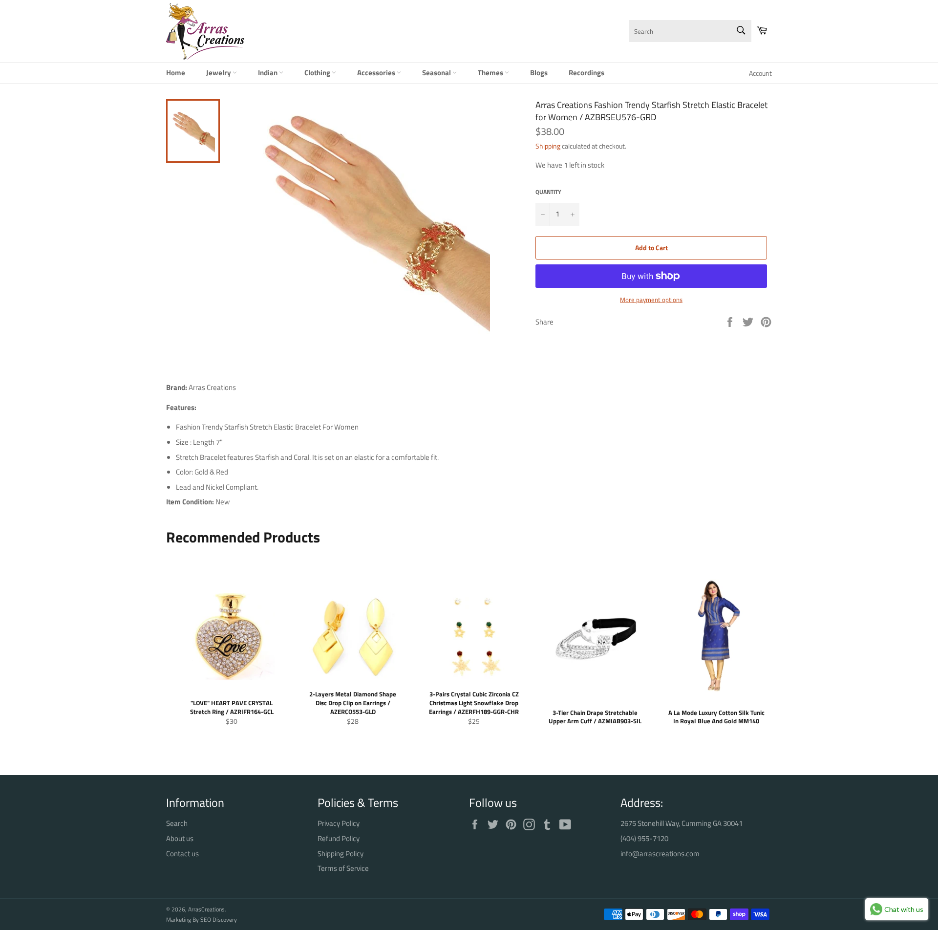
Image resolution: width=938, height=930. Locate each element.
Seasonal (437, 72)
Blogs (539, 72)
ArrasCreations (206, 909)
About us (179, 838)
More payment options (651, 300)
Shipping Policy (340, 853)
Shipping (547, 146)
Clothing (318, 72)
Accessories (377, 72)
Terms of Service (343, 868)
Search (177, 823)
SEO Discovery (218, 919)
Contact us (182, 853)
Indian (268, 72)
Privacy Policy (339, 823)
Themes (491, 72)
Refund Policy (339, 838)
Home (175, 72)
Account (760, 73)
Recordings (586, 72)
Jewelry (219, 72)
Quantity (548, 192)
